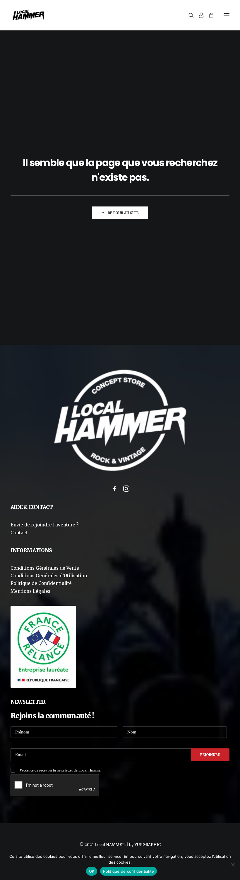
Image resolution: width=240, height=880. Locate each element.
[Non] (233, 864)
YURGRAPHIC (148, 844)
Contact (19, 532)
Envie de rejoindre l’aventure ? (44, 525)
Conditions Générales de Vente (45, 568)
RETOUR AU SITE (123, 213)
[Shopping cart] (208, 15)
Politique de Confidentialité (41, 583)
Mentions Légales (30, 591)
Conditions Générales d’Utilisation (49, 575)
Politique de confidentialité (128, 871)
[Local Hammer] (28, 15)
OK (92, 871)
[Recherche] (188, 15)
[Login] (198, 15)
